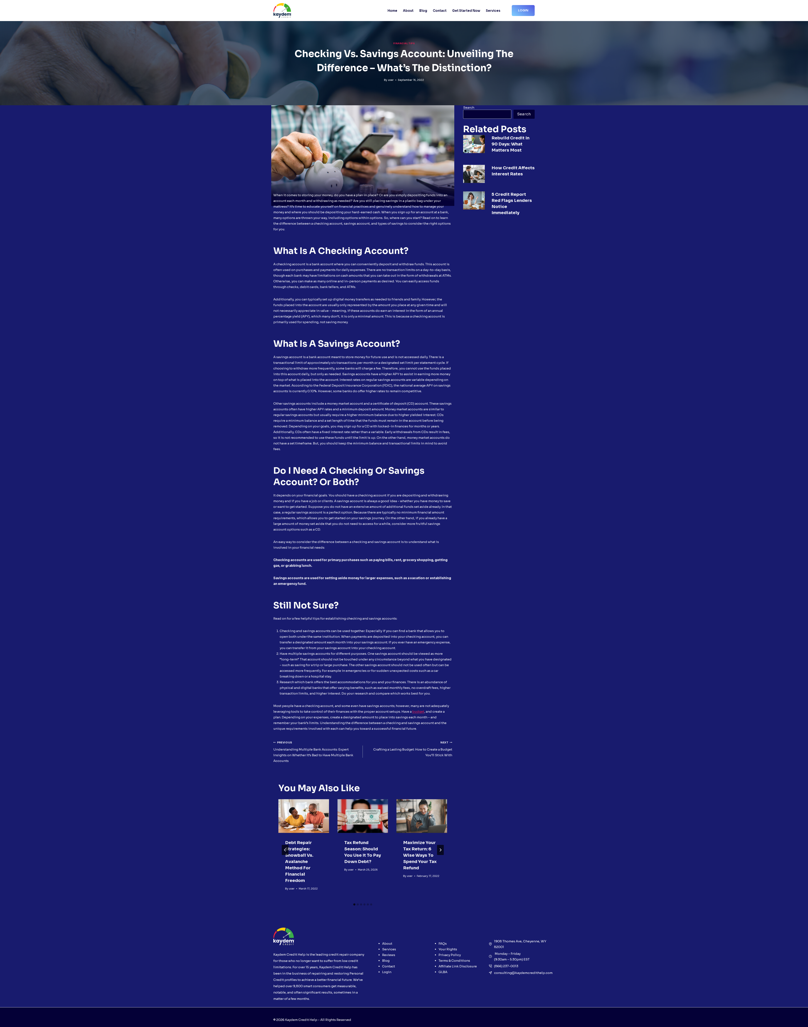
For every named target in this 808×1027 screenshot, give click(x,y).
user (391, 79)
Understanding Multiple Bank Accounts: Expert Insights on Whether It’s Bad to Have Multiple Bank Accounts (313, 752)
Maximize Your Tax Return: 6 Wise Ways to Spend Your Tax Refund (420, 855)
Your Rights (448, 949)
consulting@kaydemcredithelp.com (523, 973)
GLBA (443, 972)
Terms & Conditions (454, 961)
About (408, 11)
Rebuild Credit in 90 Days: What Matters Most (510, 144)
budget (418, 712)
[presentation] (303, 816)
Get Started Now (466, 11)
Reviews (388, 955)
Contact (440, 11)
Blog (423, 11)
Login (523, 10)
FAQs (443, 944)
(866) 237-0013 (506, 966)
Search (468, 107)
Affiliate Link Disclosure (458, 966)
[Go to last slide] (285, 850)
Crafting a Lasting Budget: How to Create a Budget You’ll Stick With (412, 749)
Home (392, 11)
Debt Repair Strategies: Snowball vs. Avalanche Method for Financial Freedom (299, 861)
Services (493, 11)
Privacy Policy (450, 955)
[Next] (440, 850)
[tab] (354, 904)
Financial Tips (404, 43)
